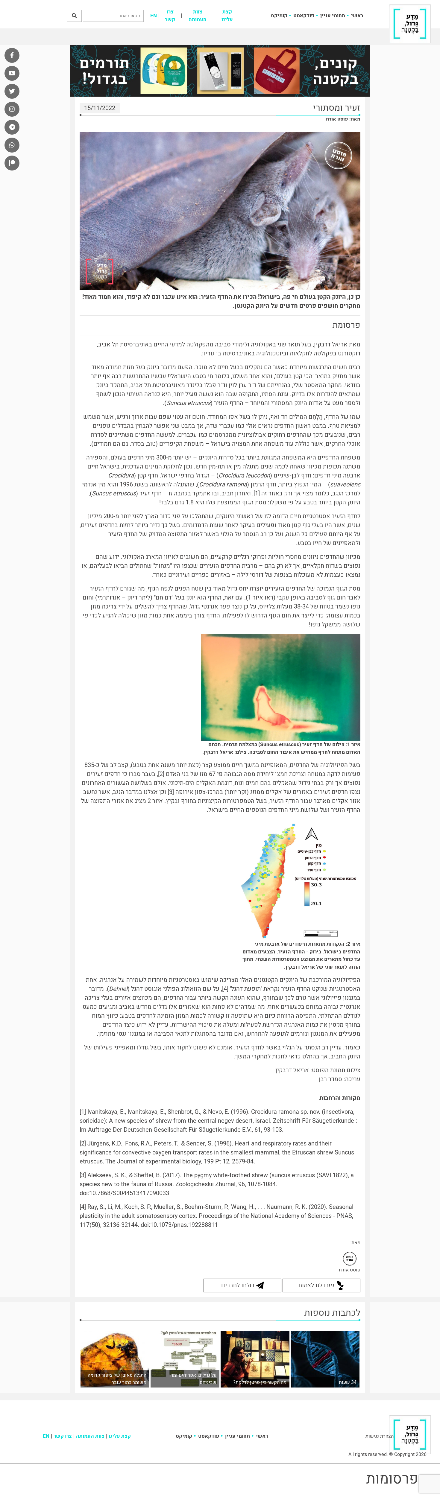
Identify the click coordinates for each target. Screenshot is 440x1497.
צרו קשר (170, 15)
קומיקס (279, 15)
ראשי (357, 15)
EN (153, 15)
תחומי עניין (332, 15)
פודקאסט (303, 15)
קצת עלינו (227, 15)
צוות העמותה (198, 15)
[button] (74, 16)
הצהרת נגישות (379, 1436)
